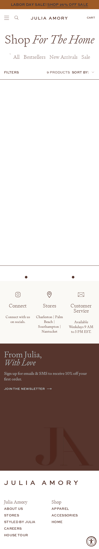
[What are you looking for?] (18, 17)
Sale (85, 56)
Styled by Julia (20, 522)
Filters (11, 72)
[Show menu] (7, 17)
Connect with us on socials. (18, 319)
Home (57, 522)
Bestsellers (34, 56)
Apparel (60, 508)
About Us (13, 508)
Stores (11, 515)
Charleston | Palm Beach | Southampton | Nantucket (49, 324)
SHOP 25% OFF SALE (67, 4)
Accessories (65, 515)
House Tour (16, 535)
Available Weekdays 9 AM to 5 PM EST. (81, 326)
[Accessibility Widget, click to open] (91, 541)
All (16, 56)
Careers (13, 528)
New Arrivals (63, 56)
